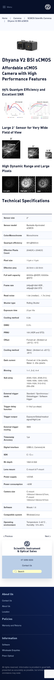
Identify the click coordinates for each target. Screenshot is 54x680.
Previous (8, 536)
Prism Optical (8, 655)
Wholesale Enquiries (11, 650)
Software (6, 644)
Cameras (17, 18)
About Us (6, 606)
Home (4, 18)
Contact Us (27, 565)
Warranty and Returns (11, 625)
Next (47, 536)
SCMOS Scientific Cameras (40, 18)
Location (6, 611)
